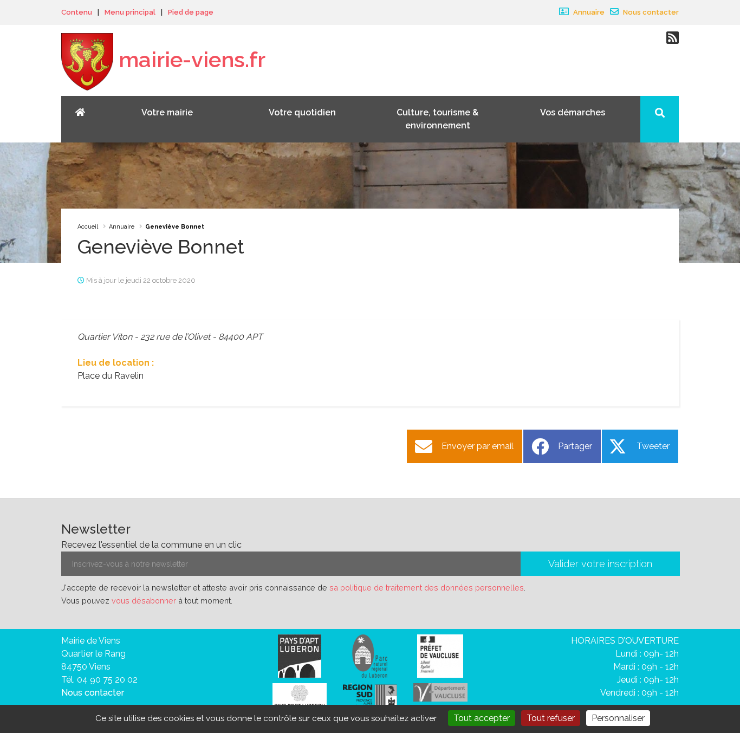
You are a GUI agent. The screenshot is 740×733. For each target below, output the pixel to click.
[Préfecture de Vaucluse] (440, 655)
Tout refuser (551, 718)
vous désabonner (144, 600)
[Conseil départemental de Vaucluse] (440, 691)
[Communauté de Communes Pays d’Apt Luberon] (299, 655)
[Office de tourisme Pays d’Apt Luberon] (299, 698)
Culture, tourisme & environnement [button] (437, 119)
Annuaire (588, 12)
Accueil (87, 226)
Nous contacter (650, 12)
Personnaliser (618, 718)
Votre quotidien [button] (302, 112)
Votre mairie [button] (167, 112)
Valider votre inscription (600, 563)
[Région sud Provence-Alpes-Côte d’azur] (370, 697)
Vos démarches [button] (572, 112)
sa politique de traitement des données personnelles (426, 587)
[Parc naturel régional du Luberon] (369, 655)
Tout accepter (481, 718)
